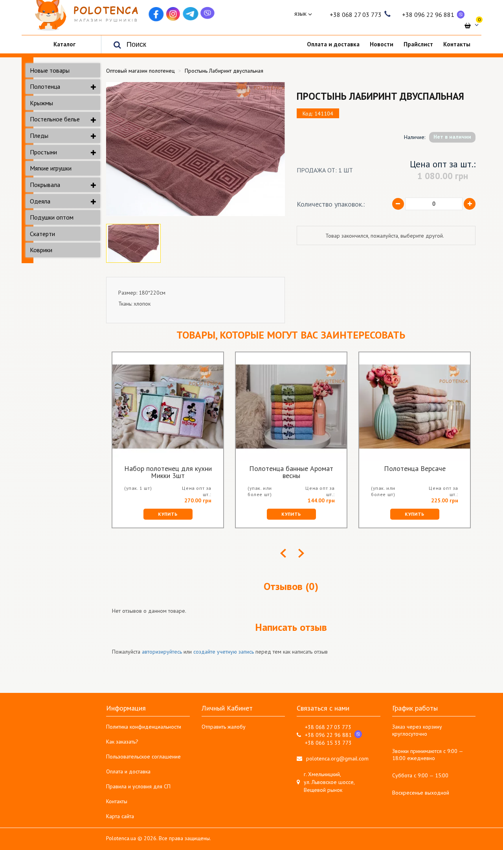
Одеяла (40, 201)
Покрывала (45, 185)
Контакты (116, 801)
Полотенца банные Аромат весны (291, 472)
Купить (167, 514)
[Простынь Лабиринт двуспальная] (195, 149)
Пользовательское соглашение (143, 756)
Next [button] (301, 553)
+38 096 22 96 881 (428, 14)
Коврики (41, 250)
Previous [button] (283, 553)
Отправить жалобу (224, 726)
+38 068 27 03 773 (356, 14)
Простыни (43, 152)
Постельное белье (55, 119)
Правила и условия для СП (138, 786)
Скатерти (42, 234)
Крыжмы (41, 103)
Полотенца (45, 86)
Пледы (39, 135)
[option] (195, 149)
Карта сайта (120, 816)
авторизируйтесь (162, 651)
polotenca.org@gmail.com (337, 758)
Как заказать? (122, 741)
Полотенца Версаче (415, 469)
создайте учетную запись (223, 651)
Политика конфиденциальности (143, 726)
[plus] (469, 204)
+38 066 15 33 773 (328, 742)
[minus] (398, 204)
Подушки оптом (51, 217)
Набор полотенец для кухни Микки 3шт (168, 472)
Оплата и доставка (128, 771)
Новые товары (50, 70)
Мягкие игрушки (51, 168)
